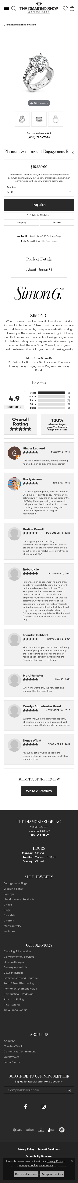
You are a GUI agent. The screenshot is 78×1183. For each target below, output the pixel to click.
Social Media (12, 1062)
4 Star (32, 396)
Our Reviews (11, 1056)
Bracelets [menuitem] (9, 915)
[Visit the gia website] (17, 1130)
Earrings (14, 366)
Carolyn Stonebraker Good (42, 706)
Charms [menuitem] (9, 920)
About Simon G (39, 269)
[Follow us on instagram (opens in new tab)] (43, 1107)
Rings (23, 366)
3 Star (33, 400)
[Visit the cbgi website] (41, 1130)
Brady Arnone (32, 479)
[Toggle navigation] (6, 8)
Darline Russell (33, 529)
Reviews (39, 382)
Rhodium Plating (14, 999)
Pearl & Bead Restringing (19, 983)
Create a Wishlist (14, 1046)
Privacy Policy (26, 1149)
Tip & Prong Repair (15, 1009)
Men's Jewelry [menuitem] (12, 925)
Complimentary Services (19, 956)
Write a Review (39, 791)
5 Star (33, 392)
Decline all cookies (26, 1174)
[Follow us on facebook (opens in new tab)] (25, 1107)
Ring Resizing (12, 1004)
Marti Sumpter (33, 675)
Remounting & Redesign (18, 993)
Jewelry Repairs (13, 972)
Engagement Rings (40, 366)
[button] (13, 8)
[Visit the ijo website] (30, 1130)
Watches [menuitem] (9, 931)
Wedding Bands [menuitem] (13, 888)
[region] (39, 72)
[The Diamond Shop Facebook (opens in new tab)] (34, 1107)
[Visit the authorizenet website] (61, 1130)
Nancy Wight (32, 740)
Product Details (39, 258)
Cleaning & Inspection (17, 951)
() (68, 392)
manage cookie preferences (36, 1165)
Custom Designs (14, 962)
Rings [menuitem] (7, 909)
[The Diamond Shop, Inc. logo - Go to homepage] (39, 8)
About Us (9, 1040)
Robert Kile (31, 569)
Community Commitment (20, 1051)
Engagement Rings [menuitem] (15, 883)
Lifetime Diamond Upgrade (21, 977)
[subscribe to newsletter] (69, 1090)
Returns (57, 222)
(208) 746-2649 (39, 137)
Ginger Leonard (34, 448)
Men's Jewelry (16, 362)
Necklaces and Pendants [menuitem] (19, 899)
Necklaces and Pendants (54, 362)
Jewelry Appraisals (15, 967)
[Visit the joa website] (51, 1130)
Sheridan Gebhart (35, 635)
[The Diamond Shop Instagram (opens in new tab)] (52, 1107)
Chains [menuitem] (8, 904)
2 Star (33, 404)
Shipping (21, 222)
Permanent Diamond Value (20, 988)
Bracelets (32, 362)
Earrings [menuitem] (9, 893)
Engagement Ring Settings (21, 24)
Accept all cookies (52, 1174)
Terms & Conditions (49, 1149)
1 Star (33, 407)
